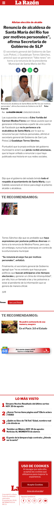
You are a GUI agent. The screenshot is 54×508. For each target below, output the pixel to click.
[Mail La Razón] (35, 70)
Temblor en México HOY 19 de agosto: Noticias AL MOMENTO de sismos (25, 430)
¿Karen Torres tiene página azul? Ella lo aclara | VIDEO (29, 413)
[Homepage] (27, 2)
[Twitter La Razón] (24, 70)
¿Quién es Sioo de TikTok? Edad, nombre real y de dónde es (28, 421)
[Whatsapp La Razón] (30, 70)
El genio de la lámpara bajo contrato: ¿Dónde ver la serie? (28, 438)
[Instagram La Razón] (34, 500)
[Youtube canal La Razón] (45, 500)
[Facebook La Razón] (18, 70)
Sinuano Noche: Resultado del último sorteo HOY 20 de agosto (27, 405)
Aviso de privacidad (35, 491)
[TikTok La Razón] (40, 500)
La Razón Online (14, 112)
